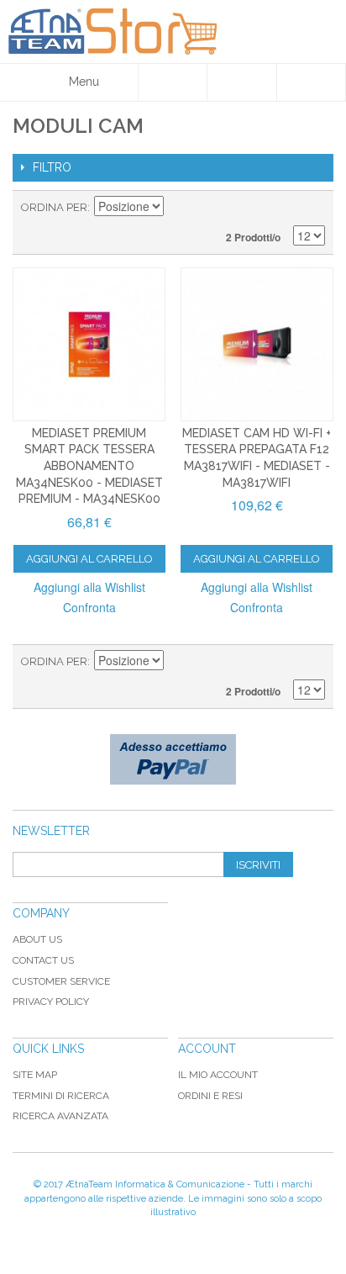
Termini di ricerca (61, 1096)
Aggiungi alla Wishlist (89, 587)
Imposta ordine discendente (178, 207)
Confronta (89, 607)
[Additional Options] (173, 759)
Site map (35, 1075)
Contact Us (43, 960)
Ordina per (54, 207)
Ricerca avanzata (60, 1116)
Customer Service (61, 981)
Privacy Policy (51, 1001)
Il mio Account (218, 1075)
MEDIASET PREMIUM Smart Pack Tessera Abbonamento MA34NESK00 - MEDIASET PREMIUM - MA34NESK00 (89, 465)
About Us (37, 939)
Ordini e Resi (210, 1096)
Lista (312, 207)
